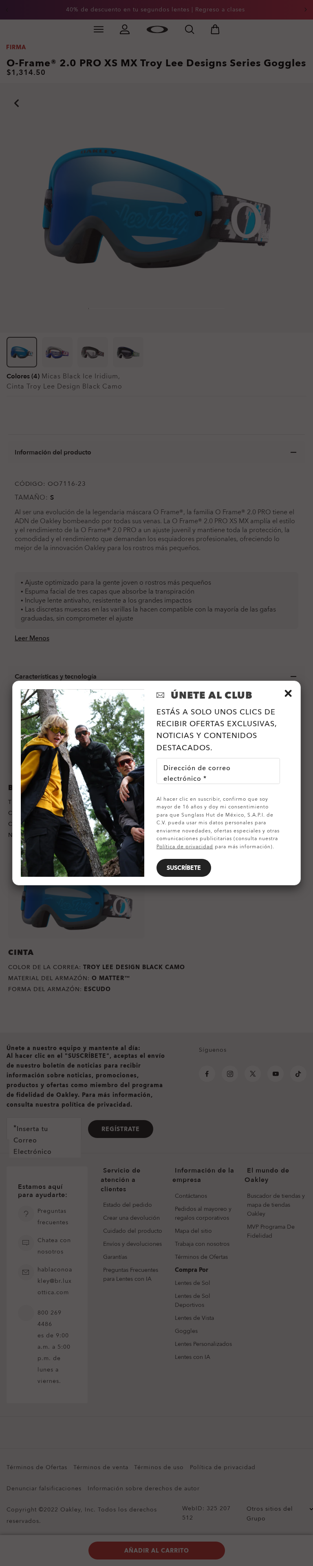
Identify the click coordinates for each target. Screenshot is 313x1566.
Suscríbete (184, 868)
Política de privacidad (184, 846)
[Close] (288, 693)
